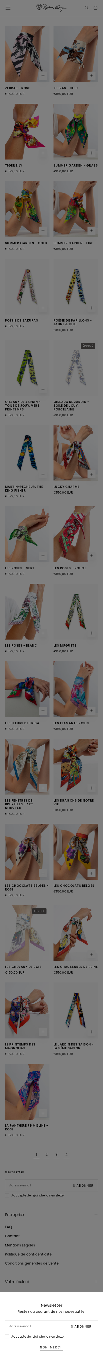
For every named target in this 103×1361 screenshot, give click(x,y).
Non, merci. (51, 1347)
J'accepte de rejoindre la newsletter (37, 1336)
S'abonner (81, 1326)
